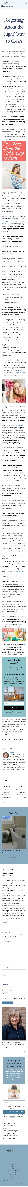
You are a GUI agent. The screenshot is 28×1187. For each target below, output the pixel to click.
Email (5, 976)
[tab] (10, 857)
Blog (14, 1164)
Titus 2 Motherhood (8, 1136)
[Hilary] (6, 755)
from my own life (17, 425)
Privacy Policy (15, 1117)
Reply (4, 922)
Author (4, 748)
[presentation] (14, 832)
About (14, 1160)
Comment (7, 942)
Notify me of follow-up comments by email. (14, 992)
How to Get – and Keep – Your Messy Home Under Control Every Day (6, 794)
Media (14, 1166)
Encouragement (7, 1126)
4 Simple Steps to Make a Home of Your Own (21, 792)
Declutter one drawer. (12, 295)
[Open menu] (26, 4)
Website (5, 984)
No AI (14, 1177)
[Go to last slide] (4, 836)
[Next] (23, 836)
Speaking (14, 1168)
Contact (14, 1172)
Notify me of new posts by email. (13, 998)
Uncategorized (7, 1138)
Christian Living (7, 1123)
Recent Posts (10, 748)
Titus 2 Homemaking (9, 1131)
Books (14, 1162)
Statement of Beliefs (14, 1170)
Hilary (12, 752)
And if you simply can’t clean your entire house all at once (13, 221)
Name (5, 968)
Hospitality (5, 1128)
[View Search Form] (27, 11)
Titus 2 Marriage (7, 1133)
